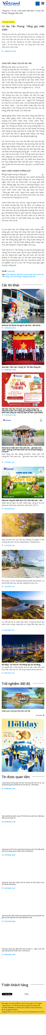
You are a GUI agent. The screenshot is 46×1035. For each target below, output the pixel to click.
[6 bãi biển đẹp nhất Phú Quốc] (23, 564)
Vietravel (19, 274)
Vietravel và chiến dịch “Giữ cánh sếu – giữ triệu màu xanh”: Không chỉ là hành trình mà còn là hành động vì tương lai (22, 449)
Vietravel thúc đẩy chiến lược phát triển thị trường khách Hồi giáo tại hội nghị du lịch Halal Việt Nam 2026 (23, 916)
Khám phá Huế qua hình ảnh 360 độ (16, 711)
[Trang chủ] (11, 3)
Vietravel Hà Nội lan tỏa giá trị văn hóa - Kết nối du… (22, 325)
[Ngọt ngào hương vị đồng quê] (14, 174)
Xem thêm (39, 715)
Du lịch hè (39, 274)
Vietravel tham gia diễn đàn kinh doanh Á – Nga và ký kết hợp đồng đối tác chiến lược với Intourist (23, 950)
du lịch (37, 87)
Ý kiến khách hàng (15, 985)
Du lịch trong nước (29, 274)
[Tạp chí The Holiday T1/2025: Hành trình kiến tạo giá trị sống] (23, 745)
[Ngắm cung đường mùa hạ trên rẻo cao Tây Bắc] (23, 525)
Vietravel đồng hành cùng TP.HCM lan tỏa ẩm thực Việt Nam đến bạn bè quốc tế (23, 817)
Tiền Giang (5, 277)
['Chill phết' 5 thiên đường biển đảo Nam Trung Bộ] (23, 605)
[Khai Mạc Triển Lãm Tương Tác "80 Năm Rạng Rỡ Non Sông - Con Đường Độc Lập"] (23, 348)
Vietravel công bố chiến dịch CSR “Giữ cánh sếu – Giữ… (22, 500)
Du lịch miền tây (10, 274)
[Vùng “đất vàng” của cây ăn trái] (14, 67)
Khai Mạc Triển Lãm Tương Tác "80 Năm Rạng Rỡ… (22, 367)
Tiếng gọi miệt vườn (28, 277)
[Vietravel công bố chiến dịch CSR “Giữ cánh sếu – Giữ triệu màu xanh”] (23, 482)
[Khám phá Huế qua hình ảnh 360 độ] (22, 702)
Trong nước (11, 271)
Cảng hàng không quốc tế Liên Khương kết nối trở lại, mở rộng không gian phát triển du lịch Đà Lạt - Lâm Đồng (23, 784)
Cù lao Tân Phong (15, 277)
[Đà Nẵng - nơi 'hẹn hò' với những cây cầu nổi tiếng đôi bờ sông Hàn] (23, 649)
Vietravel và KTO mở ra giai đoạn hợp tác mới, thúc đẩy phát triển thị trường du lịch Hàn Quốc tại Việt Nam (23, 850)
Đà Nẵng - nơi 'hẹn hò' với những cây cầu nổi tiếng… (21, 664)
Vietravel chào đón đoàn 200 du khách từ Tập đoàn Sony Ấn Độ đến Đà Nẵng (23, 883)
